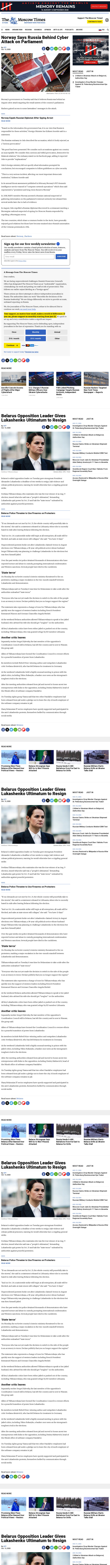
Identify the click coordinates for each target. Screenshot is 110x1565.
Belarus (20, 725)
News (7, 30)
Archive (79, 30)
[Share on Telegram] (52, 48)
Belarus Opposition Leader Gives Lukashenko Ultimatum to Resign (33, 418)
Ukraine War (17, 30)
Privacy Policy (22, 261)
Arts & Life (58, 30)
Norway (20, 236)
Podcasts (69, 30)
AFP (4, 47)
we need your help (28, 309)
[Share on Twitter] (48, 48)
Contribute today (95, 21)
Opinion (47, 30)
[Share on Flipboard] (64, 48)
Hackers (28, 236)
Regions (28, 30)
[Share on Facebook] (44, 48)
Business (38, 30)
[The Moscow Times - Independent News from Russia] (23, 20)
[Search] (108, 29)
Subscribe (61, 256)
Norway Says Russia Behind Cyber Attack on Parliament (35, 39)
